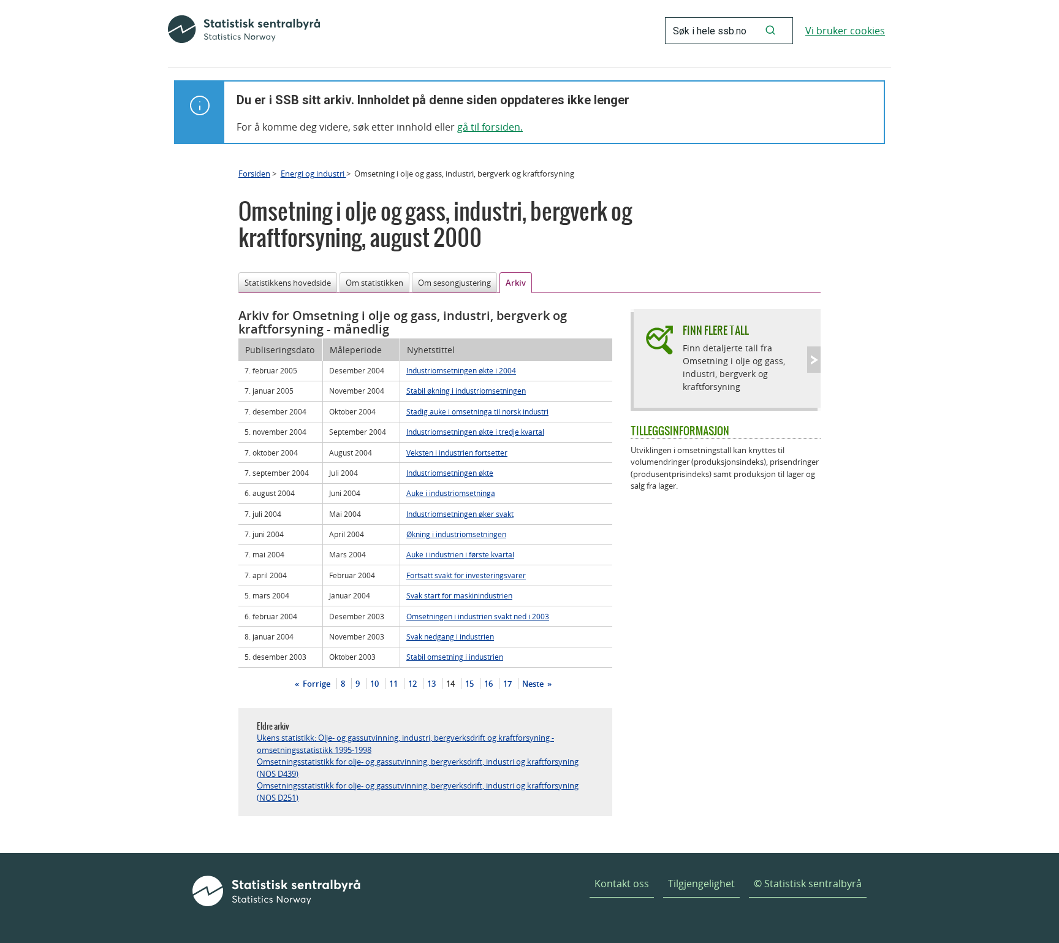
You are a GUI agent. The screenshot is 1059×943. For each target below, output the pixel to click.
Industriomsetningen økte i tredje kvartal (475, 432)
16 (488, 683)
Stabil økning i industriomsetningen (466, 390)
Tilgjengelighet (701, 883)
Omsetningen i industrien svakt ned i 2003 (477, 616)
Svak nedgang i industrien (450, 636)
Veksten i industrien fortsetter (456, 452)
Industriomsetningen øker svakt (460, 514)
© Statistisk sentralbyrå (808, 883)
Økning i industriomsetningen (456, 534)
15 (469, 683)
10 (374, 683)
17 (507, 683)
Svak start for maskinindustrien (459, 595)
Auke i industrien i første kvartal (460, 554)
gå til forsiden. (490, 127)
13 (431, 683)
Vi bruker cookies (845, 30)
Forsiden (254, 173)
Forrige (315, 683)
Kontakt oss (621, 883)
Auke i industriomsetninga (450, 493)
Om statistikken (374, 282)
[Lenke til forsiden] (244, 30)
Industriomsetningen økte (449, 473)
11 (393, 683)
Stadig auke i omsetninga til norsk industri (477, 411)
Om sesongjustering (454, 282)
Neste (533, 683)
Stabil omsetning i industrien (454, 657)
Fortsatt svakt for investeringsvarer (466, 575)
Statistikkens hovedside (288, 282)
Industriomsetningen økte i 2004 (461, 370)
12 (412, 683)
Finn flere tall (716, 330)
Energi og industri (313, 173)
